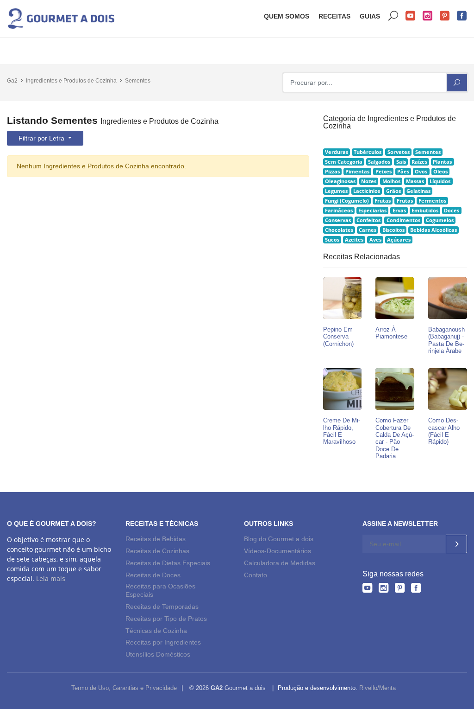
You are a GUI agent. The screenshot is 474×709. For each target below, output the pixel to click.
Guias (370, 16)
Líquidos (440, 181)
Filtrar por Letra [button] (42, 138)
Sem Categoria (343, 162)
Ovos (421, 171)
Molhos (391, 181)
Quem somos (286, 16)
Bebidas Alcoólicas (433, 230)
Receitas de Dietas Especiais (167, 563)
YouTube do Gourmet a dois (410, 16)
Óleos (440, 171)
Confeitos (368, 220)
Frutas (382, 201)
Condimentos (403, 220)
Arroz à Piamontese (391, 333)
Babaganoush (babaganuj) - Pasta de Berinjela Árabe (446, 340)
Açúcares (399, 239)
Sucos (332, 239)
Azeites (354, 239)
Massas (415, 181)
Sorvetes (398, 152)
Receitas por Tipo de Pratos (166, 618)
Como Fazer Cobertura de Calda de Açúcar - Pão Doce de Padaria (394, 438)
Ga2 (12, 80)
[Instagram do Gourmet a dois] (383, 588)
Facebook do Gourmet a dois (462, 16)
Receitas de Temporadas (162, 606)
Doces (451, 210)
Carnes (367, 230)
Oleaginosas (340, 181)
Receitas (334, 16)
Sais (401, 162)
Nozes (368, 181)
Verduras (336, 152)
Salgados (379, 162)
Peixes (383, 171)
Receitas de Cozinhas (157, 551)
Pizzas (332, 171)
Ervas (399, 210)
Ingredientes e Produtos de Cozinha (71, 80)
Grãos (393, 191)
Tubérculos (367, 152)
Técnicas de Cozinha (156, 630)
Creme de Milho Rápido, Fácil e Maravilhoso (341, 431)
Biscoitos (393, 230)
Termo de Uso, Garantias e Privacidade (124, 687)
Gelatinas (418, 191)
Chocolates (339, 230)
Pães (403, 171)
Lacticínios (366, 191)
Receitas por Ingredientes (163, 642)
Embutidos (425, 210)
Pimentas (357, 171)
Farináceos (339, 210)
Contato (255, 575)
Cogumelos (440, 220)
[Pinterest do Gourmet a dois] (400, 588)
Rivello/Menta (377, 687)
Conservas (338, 220)
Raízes (419, 162)
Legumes (336, 191)
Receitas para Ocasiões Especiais (160, 590)
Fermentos (432, 201)
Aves (375, 239)
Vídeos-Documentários (277, 551)
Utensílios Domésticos (157, 654)
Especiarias (372, 210)
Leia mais (50, 578)
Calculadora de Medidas (279, 563)
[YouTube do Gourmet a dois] (367, 588)
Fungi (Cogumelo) (347, 201)
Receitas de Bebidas (155, 539)
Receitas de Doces (153, 575)
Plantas (442, 162)
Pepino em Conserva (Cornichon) (338, 336)
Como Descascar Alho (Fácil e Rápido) (444, 431)
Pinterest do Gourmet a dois (445, 16)
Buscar (393, 16)
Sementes (137, 80)
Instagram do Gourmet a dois (428, 16)
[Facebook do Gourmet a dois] (416, 588)
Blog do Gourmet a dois (278, 539)
